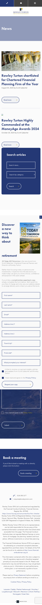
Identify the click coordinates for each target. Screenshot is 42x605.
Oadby (13, 589)
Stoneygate (17, 594)
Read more (8, 100)
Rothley (36, 592)
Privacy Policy (27, 413)
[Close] (40, 217)
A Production (21, 601)
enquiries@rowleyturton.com (23, 499)
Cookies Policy (16, 582)
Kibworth (17, 592)
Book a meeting (25, 473)
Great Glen (25, 594)
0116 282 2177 (21, 495)
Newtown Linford (27, 592)
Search (11, 186)
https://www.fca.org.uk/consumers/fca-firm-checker (20, 514)
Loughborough (7, 592)
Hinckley (35, 589)
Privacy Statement (20, 575)
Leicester (7, 589)
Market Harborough (23, 589)
